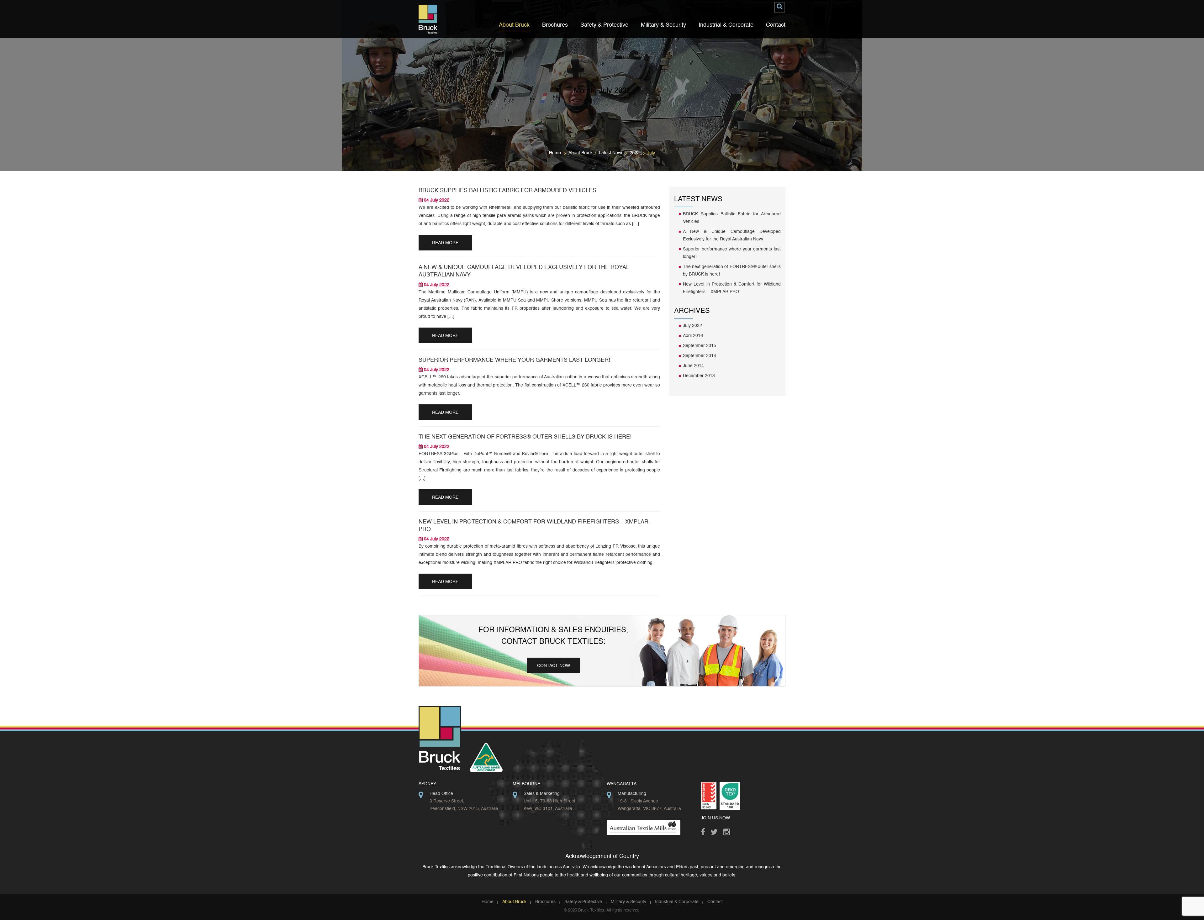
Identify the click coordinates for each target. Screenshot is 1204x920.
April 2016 (693, 336)
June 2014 (693, 366)
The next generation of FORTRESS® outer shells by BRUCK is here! (525, 437)
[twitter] (715, 830)
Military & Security (663, 25)
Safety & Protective (604, 25)
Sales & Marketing (542, 793)
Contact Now (553, 666)
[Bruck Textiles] (428, 19)
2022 (635, 153)
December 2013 (699, 376)
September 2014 (699, 356)
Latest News (611, 153)
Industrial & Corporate (726, 25)
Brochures (555, 25)
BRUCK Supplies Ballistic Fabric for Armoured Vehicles (507, 190)
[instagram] (728, 830)
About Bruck (514, 25)
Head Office (441, 793)
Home (555, 153)
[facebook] (705, 830)
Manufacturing (632, 793)
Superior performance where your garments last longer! (514, 360)
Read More (445, 243)
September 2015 (699, 346)
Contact (775, 25)
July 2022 (692, 325)
